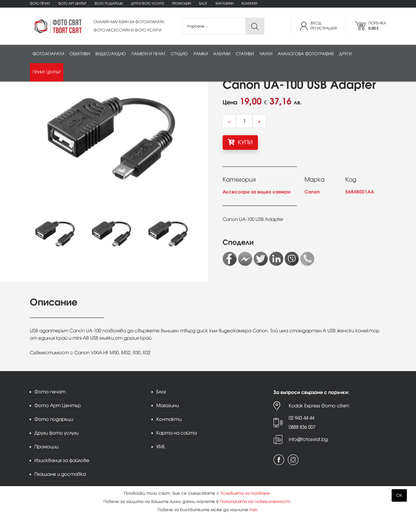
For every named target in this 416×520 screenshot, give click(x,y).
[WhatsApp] (307, 259)
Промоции (181, 3)
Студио (179, 54)
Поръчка (377, 26)
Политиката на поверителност (255, 501)
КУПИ (244, 142)
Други (345, 54)
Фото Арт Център (72, 3)
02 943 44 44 (301, 418)
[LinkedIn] (276, 259)
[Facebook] (230, 259)
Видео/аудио (110, 54)
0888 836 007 (302, 427)
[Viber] (292, 259)
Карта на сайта (176, 432)
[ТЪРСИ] (254, 26)
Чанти (265, 54)
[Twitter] (261, 259)
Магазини (224, 3)
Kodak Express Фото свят (319, 405)
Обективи (79, 54)
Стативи (245, 54)
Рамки (200, 54)
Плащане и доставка (60, 474)
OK (399, 495)
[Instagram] (293, 459)
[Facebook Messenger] (245, 259)
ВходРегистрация (324, 26)
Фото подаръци (108, 3)
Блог (203, 3)
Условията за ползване (245, 493)
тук (253, 509)
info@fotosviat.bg (308, 439)
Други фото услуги (147, 3)
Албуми (221, 54)
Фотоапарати (48, 54)
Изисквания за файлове (61, 460)
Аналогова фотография (305, 54)
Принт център (47, 72)
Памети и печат (148, 54)
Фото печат (40, 3)
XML (160, 446)
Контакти (249, 3)
